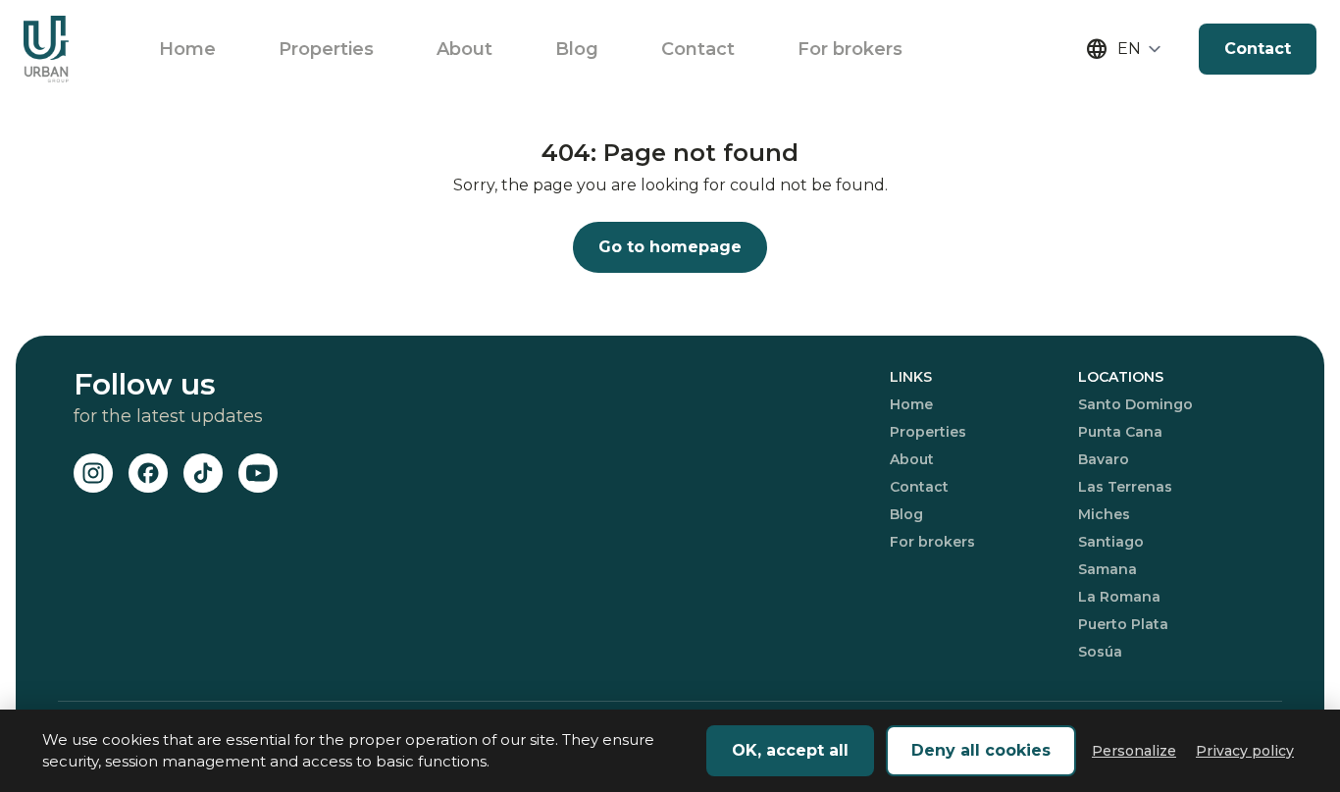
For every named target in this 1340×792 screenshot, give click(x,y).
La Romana (1119, 597)
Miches (1104, 514)
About (464, 49)
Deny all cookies (981, 750)
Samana (1107, 569)
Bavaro (1103, 459)
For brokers (850, 49)
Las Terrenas (1125, 487)
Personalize (1134, 751)
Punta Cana (1120, 432)
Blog (576, 49)
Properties (326, 49)
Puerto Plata (1123, 624)
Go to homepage (670, 247)
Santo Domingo (1135, 404)
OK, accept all (790, 750)
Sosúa (1100, 651)
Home (187, 49)
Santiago (1111, 542)
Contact (698, 49)
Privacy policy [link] (1245, 751)
